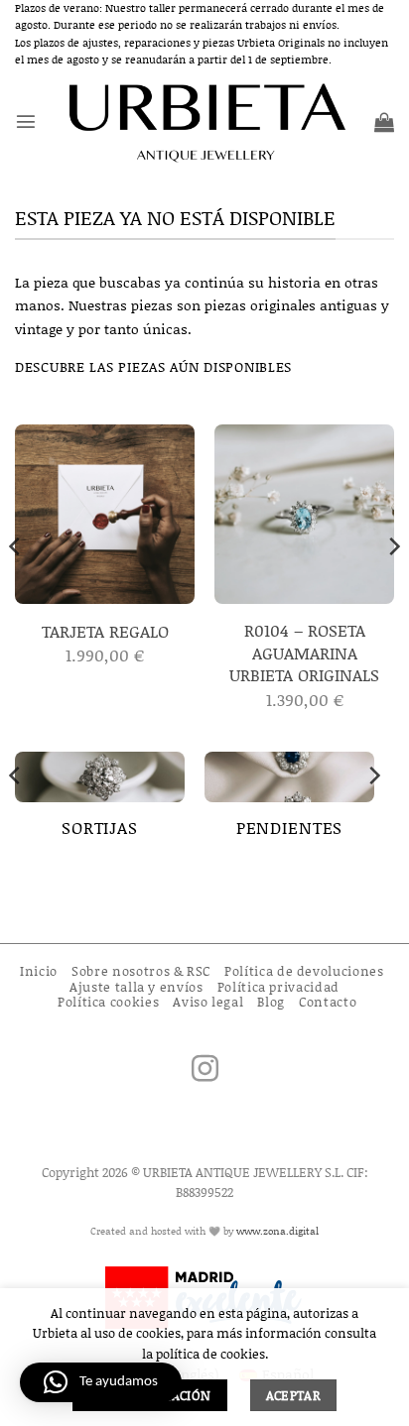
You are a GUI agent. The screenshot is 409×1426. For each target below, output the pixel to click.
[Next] (393, 586)
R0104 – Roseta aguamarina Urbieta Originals (304, 652)
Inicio (39, 971)
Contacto (327, 1001)
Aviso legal (208, 1001)
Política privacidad (278, 987)
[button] (26, 121)
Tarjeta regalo (105, 631)
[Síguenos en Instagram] (205, 1071)
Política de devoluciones (304, 971)
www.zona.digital (277, 1231)
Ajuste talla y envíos (136, 987)
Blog (271, 1001)
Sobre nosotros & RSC (140, 971)
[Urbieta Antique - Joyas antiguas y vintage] (205, 121)
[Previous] (16, 586)
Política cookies (108, 1001)
